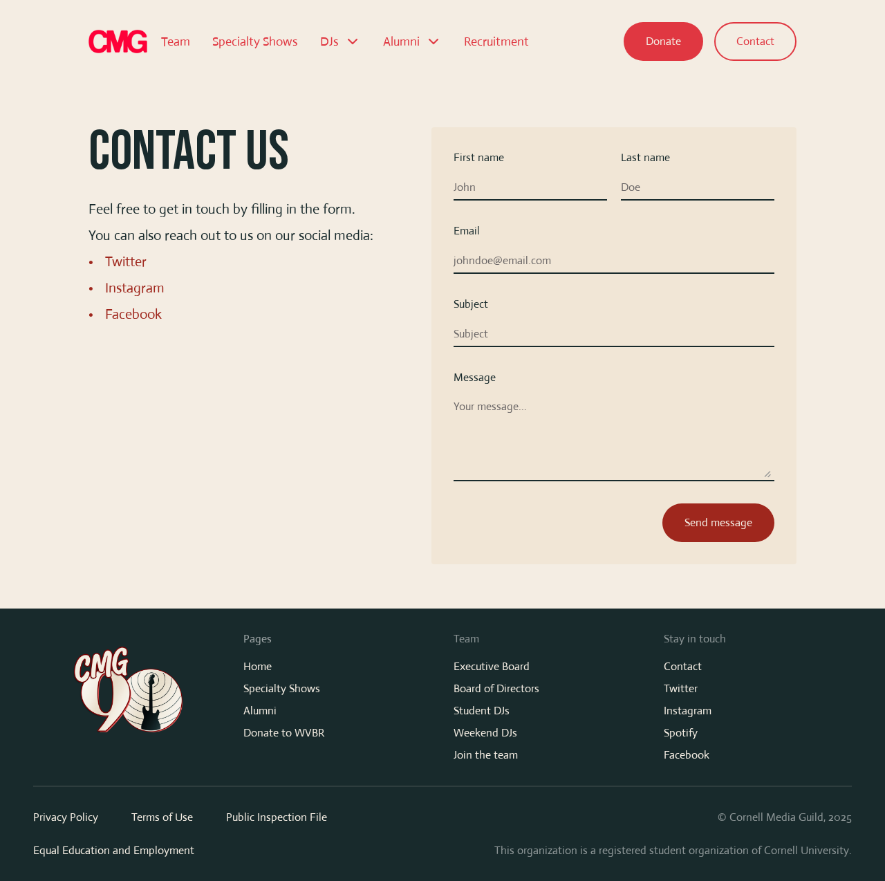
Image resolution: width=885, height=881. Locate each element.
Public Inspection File (276, 817)
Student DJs (482, 710)
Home (257, 666)
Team (175, 41)
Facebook (133, 314)
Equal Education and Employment (113, 850)
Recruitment (496, 41)
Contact (683, 666)
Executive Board (492, 666)
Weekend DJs (485, 732)
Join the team (486, 755)
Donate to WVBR (283, 732)
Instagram (135, 288)
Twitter (126, 261)
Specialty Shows (255, 41)
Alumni (260, 710)
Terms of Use (162, 817)
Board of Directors (496, 688)
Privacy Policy (65, 817)
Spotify (681, 732)
